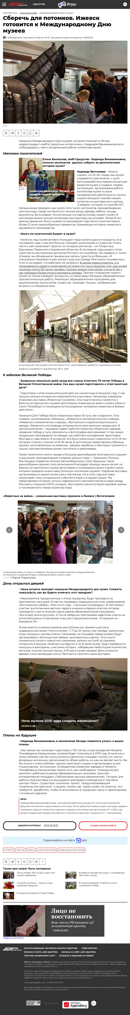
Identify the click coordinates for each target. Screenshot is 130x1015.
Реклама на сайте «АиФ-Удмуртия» (79, 952)
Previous (9, 530)
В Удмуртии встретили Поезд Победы (35, 893)
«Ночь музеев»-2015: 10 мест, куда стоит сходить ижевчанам (36, 874)
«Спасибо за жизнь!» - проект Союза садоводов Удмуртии (34, 884)
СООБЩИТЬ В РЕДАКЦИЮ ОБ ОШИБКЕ (76, 956)
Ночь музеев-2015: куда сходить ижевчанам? (60, 721)
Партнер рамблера (51, 1003)
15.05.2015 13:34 (10, 13)
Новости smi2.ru (13, 937)
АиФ (5, 125)
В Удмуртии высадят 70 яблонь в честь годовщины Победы (98, 884)
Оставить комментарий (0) (103, 826)
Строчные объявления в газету (39, 956)
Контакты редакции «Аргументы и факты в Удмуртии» (51, 948)
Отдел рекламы (89, 948)
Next (121, 530)
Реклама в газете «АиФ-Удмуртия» (41, 952)
